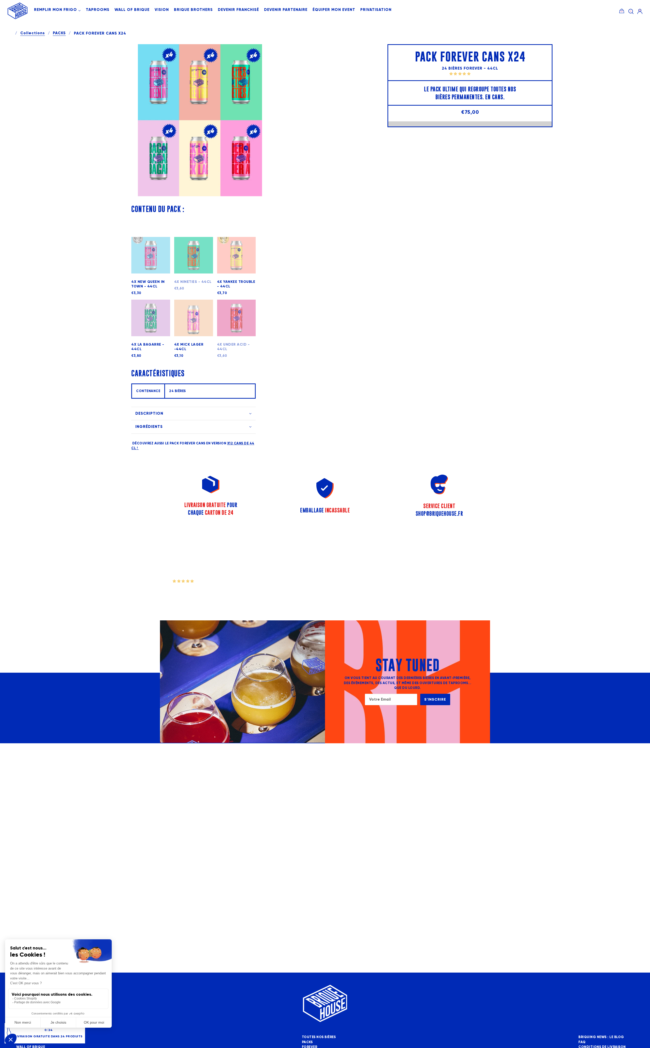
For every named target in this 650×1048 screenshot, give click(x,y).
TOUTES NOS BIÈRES (319, 1037)
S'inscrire (435, 699)
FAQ (582, 1042)
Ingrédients (149, 426)
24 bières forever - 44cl (470, 68)
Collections (32, 33)
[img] (630, 11)
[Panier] (621, 10)
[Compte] (639, 11)
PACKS (59, 33)
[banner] (17, 18)
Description (149, 413)
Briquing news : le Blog (601, 1037)
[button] (460, 74)
